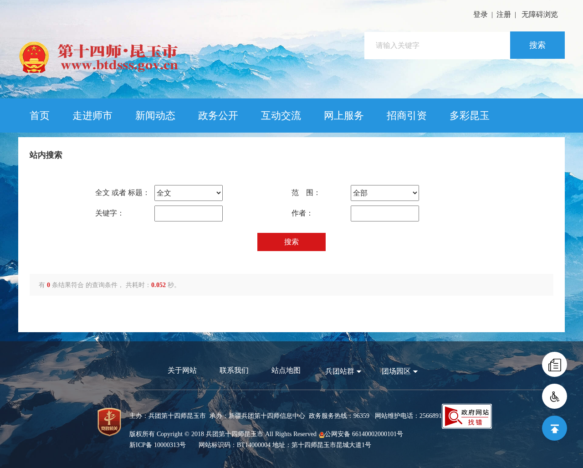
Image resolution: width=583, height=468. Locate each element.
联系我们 (234, 370)
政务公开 (218, 115)
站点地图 (286, 370)
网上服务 (344, 115)
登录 (480, 14)
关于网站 (182, 370)
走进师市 (92, 115)
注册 (503, 14)
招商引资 (407, 115)
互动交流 (281, 115)
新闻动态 (155, 115)
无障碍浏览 (540, 14)
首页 (40, 115)
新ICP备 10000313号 (157, 445)
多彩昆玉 (470, 115)
